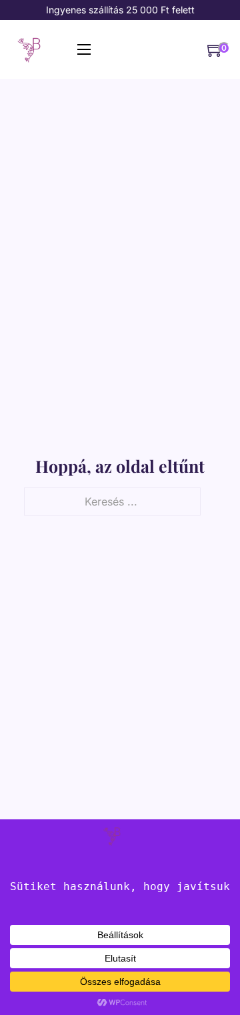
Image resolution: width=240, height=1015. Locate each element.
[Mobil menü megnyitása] (84, 49)
